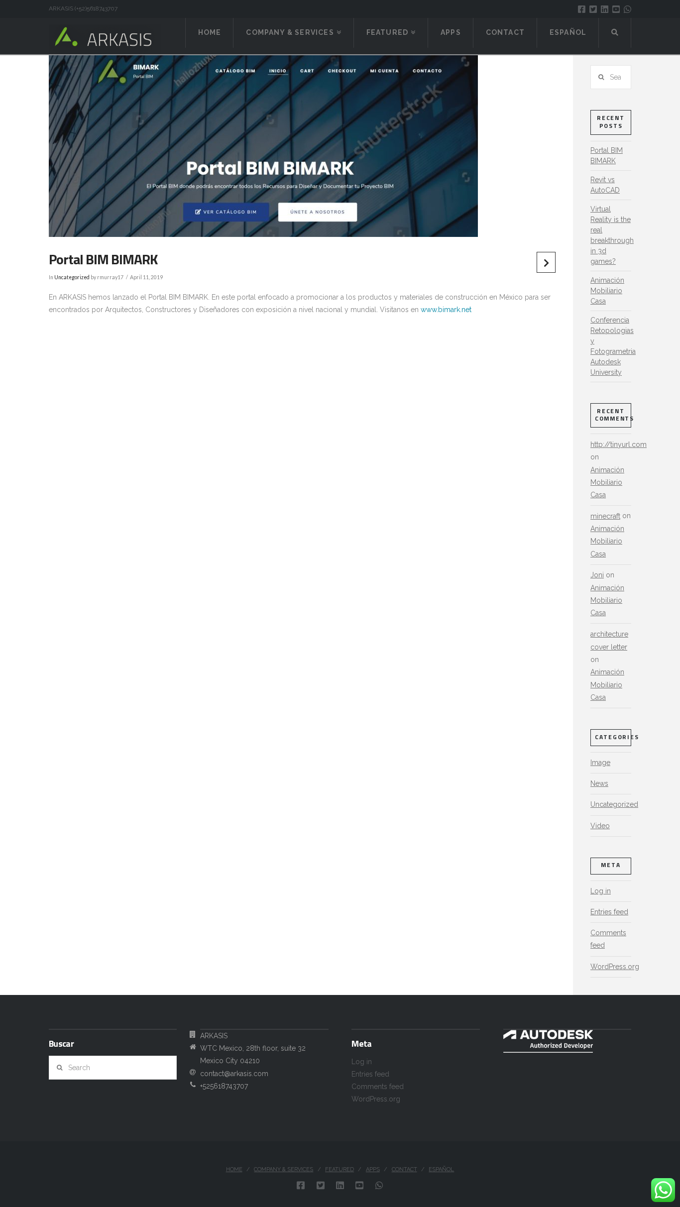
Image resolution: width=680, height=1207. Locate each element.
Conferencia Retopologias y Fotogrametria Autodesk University (613, 346)
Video (600, 826)
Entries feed (609, 912)
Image (600, 763)
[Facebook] (581, 9)
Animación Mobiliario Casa (607, 290)
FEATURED (339, 1169)
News (599, 783)
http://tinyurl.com (618, 444)
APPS (373, 1169)
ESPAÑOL (441, 1169)
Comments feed (608, 939)
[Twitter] (593, 9)
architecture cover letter (609, 640)
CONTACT (404, 1169)
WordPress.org (614, 967)
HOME (234, 1169)
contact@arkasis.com (234, 1074)
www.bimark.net (446, 310)
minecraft (605, 516)
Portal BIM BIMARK (606, 155)
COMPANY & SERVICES (283, 1169)
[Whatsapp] (627, 9)
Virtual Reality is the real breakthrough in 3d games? (612, 235)
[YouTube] (616, 9)
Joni (597, 575)
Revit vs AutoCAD (605, 185)
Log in (600, 891)
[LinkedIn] (604, 9)
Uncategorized (72, 277)
